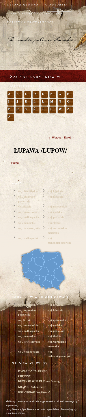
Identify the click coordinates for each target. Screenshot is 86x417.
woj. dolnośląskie (27, 191)
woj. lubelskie (55, 191)
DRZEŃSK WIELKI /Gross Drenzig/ (39, 381)
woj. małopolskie (57, 206)
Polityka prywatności (30, 22)
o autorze (55, 4)
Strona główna (23, 4)
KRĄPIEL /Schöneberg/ (31, 387)
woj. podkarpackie (28, 217)
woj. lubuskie (55, 196)
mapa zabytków (23, 13)
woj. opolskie (55, 212)
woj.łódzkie (24, 206)
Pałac (15, 163)
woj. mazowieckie (28, 212)
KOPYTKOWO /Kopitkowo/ (34, 392)
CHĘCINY (24, 376)
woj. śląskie (54, 223)
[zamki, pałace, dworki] (43, 35)
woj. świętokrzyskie (29, 228)
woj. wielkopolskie (28, 238)
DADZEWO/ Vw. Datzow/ (32, 370)
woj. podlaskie (56, 217)
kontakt (54, 13)
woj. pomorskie (27, 223)
